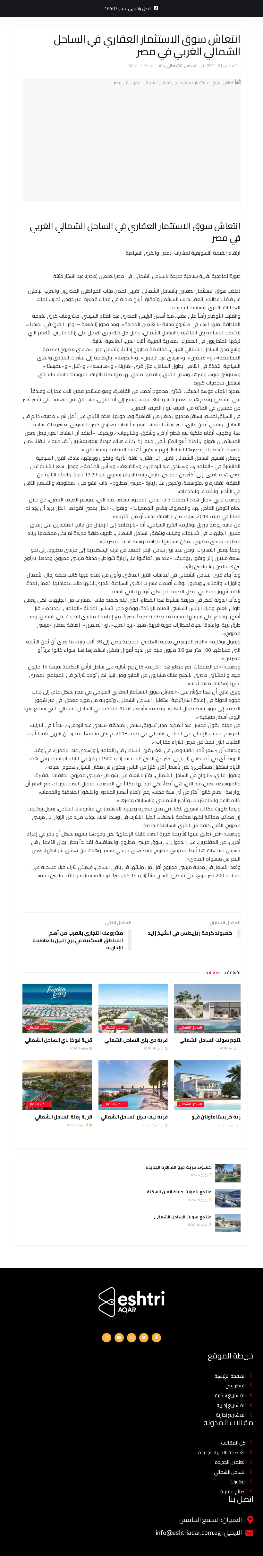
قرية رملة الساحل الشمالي (63, 1116)
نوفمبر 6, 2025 (229, 1125)
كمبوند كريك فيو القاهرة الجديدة (178, 1167)
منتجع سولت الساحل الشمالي (211, 1040)
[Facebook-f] (156, 1337)
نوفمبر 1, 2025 (153, 1125)
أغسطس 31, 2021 (223, 65)
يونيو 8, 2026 (79, 1048)
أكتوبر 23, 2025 (77, 1125)
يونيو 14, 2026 (229, 1048)
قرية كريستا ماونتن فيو (217, 1116)
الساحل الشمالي (182, 65)
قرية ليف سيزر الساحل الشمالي (134, 1116)
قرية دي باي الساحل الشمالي (135, 1040)
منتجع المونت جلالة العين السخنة (179, 1192)
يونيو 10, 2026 (153, 1048)
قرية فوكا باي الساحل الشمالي (58, 1040)
